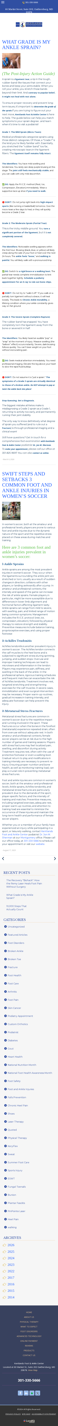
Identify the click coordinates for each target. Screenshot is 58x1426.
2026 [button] (11, 1245)
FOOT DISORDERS (29, 1331)
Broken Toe (14, 959)
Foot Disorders (16, 943)
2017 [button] (11, 1277)
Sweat (11, 1154)
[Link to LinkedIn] (26, 1393)
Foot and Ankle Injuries (21, 1089)
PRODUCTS (29, 1350)
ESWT (11, 1178)
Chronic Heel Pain (18, 1105)
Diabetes (13, 1040)
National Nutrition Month (22, 1065)
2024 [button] (11, 1258)
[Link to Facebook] (20, 1393)
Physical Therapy (17, 1138)
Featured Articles (17, 935)
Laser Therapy (16, 1121)
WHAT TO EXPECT (29, 1326)
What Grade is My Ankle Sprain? (26, 44)
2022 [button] (11, 1271)
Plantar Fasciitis (16, 1203)
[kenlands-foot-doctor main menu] (2, 2)
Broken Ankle (15, 951)
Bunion (12, 1195)
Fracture (13, 967)
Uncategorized (16, 926)
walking (12, 1227)
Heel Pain (13, 1219)
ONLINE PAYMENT (29, 1341)
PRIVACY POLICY (13, 1414)
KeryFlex (13, 1146)
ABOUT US (29, 1317)
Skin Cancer (14, 1008)
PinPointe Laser (16, 1211)
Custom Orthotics (18, 1024)
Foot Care (13, 983)
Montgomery (28, 837)
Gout (11, 1048)
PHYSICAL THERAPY (29, 1321)
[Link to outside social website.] (31, 1393)
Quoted (12, 1130)
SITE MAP (26, 1414)
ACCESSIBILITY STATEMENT (44, 1414)
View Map (32, 1370)
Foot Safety (14, 1081)
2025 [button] (11, 1251)
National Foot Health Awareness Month (30, 1073)
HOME (29, 1312)
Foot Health (14, 975)
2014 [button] (11, 1297)
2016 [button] (11, 1284)
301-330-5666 (31, 2)
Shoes (11, 1113)
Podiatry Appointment (20, 1016)
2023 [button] (11, 1265)
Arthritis (12, 991)
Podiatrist (13, 1032)
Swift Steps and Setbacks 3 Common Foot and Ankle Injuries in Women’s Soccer (27, 485)
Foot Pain (13, 1000)
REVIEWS (29, 1345)
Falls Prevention (17, 1097)
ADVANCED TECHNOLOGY (29, 1336)
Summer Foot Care (18, 1162)
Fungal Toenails (17, 1186)
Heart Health (15, 1056)
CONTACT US (29, 1355)
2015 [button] (11, 1291)
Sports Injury (15, 1170)
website (40, 844)
